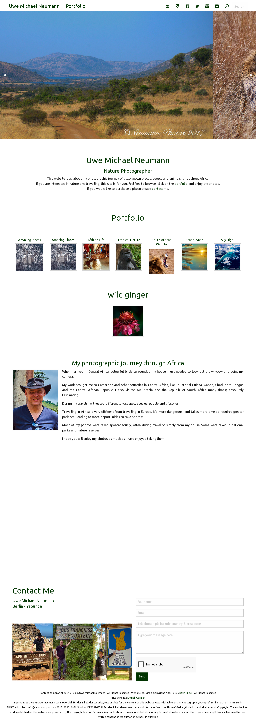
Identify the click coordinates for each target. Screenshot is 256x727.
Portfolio (75, 6)
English (131, 697)
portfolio (181, 183)
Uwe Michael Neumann (34, 6)
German (140, 697)
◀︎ (6, 75)
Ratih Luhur (185, 692)
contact (157, 188)
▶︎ (253, 75)
